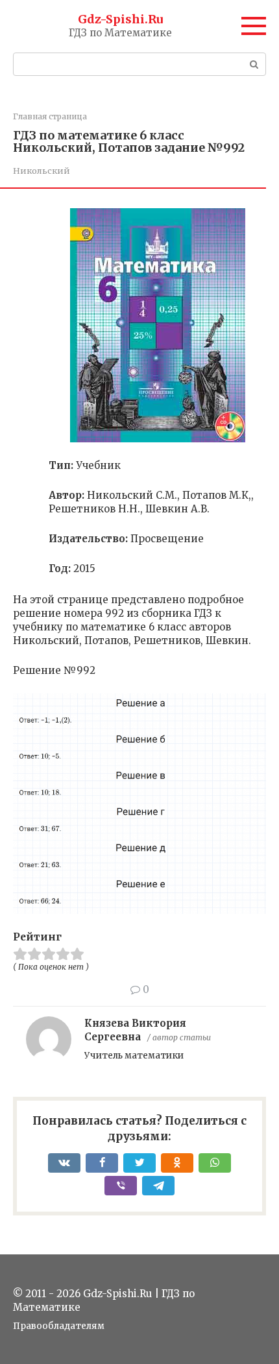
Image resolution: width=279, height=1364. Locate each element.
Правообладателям (58, 1326)
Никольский (41, 170)
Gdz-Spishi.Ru (120, 19)
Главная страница (50, 116)
